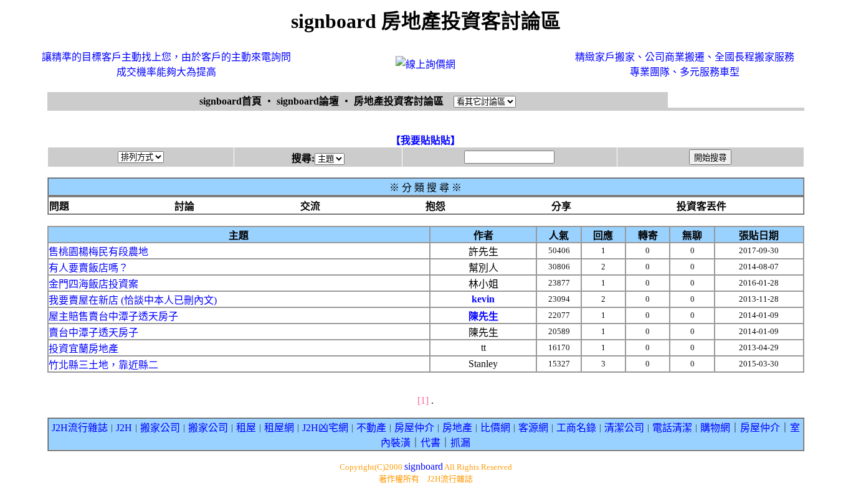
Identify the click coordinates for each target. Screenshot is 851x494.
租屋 (246, 427)
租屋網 (279, 427)
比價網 (495, 427)
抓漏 (460, 442)
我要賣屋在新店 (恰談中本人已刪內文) (133, 300)
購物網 (715, 427)
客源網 (533, 427)
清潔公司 (624, 427)
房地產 (457, 427)
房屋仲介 (414, 427)
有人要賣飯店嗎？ (88, 268)
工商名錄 (576, 427)
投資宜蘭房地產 (83, 348)
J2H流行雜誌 (80, 427)
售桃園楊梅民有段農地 (98, 251)
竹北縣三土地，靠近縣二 (103, 365)
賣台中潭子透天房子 (93, 332)
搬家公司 (160, 427)
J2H (124, 427)
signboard (423, 466)
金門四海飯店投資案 (93, 284)
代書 (430, 442)
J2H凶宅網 (325, 427)
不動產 (371, 427)
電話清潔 (672, 427)
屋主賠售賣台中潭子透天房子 (113, 316)
